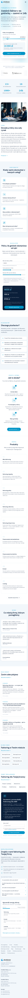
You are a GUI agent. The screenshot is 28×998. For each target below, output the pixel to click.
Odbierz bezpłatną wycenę (13, 53)
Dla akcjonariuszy (11, 953)
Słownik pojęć (18, 948)
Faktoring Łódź (15, 764)
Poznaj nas (3, 155)
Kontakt (9, 951)
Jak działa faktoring (5, 946)
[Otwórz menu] (25, 2)
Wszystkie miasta (5, 750)
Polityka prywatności (17, 951)
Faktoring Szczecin (17, 754)
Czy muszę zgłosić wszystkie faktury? (14, 891)
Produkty (16, 944)
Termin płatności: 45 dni (8, 268)
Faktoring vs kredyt (5, 948)
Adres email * (6, 823)
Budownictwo (17, 783)
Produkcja (4, 786)
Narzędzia (3, 951)
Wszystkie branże (5, 779)
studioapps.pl (12, 966)
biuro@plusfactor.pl (5, 994)
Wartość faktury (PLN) (7, 260)
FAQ (24, 948)
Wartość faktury (6, 37)
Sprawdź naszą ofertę (13, 597)
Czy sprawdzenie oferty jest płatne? (14, 880)
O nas (10, 944)
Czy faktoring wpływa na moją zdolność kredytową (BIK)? (14, 884)
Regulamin (3, 953)
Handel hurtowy (12, 786)
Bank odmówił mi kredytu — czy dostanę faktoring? (14, 894)
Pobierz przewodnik (14, 832)
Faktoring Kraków (5, 764)
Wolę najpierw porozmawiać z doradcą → (12, 932)
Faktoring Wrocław (6, 754)
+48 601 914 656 (6, 992)
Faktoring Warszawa (17, 760)
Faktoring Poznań (16, 757)
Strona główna (4, 944)
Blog (12, 948)
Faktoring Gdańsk (6, 757)
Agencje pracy (22, 786)
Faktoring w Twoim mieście (17, 946)
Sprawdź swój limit (13, 429)
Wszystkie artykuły (5, 677)
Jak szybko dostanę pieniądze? (14, 887)
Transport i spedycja (6, 783)
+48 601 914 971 (6, 991)
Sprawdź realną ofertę (14, 307)
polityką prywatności (12, 829)
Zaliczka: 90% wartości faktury (9, 272)
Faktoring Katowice (6, 760)
